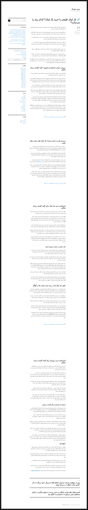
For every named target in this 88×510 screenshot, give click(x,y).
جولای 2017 (23, 79)
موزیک (24, 104)
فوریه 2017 (23, 85)
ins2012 (78, 30)
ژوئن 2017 (23, 80)
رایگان (25, 58)
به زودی (24, 99)
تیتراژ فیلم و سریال (22, 100)
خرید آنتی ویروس (17, 59)
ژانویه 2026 (23, 73)
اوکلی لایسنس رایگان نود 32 (21, 54)
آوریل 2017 (23, 83)
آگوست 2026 (23, 68)
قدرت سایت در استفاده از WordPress (68, 504)
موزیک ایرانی (23, 107)
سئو (61, 418)
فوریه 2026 (23, 72)
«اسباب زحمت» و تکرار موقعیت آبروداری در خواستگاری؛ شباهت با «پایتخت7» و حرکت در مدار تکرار (17, 37)
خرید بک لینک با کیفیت (35, 470)
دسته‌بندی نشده (77, 33)
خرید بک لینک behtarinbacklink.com (20, 50)
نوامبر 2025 (23, 75)
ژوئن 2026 (23, 70)
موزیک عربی (23, 110)
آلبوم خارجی (23, 98)
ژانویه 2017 (23, 87)
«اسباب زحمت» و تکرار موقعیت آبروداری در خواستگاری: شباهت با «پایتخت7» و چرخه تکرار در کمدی (17, 41)
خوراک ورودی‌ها (22, 120)
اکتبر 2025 (23, 77)
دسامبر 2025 (23, 74)
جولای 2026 (23, 69)
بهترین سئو (24, 57)
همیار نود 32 (24, 55)
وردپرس (23, 123)
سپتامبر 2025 (23, 78)
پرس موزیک (75, 9)
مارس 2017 (23, 84)
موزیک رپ (23, 109)
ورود (24, 119)
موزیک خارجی (22, 108)
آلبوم (24, 95)
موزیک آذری (23, 105)
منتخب (24, 103)
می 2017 (23, 82)
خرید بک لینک (41, 161)
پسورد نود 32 (24, 53)
